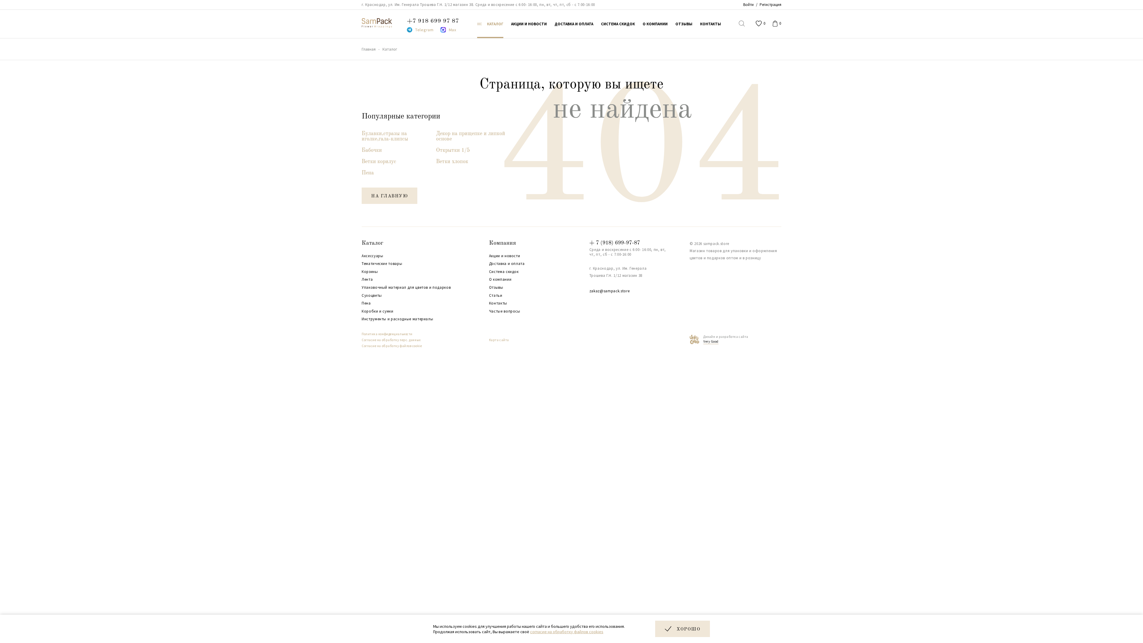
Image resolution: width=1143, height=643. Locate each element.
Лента (367, 279)
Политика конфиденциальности (387, 334)
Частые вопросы (504, 311)
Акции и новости (504, 256)
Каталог (372, 243)
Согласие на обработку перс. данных (391, 340)
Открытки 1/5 (453, 150)
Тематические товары (382, 263)
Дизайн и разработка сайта (725, 339)
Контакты (498, 303)
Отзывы (496, 287)
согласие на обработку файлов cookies (566, 631)
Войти (748, 4)
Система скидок (504, 271)
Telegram (424, 29)
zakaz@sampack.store (609, 291)
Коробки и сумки (378, 311)
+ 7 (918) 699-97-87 (614, 243)
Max (452, 29)
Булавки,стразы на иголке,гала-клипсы (385, 136)
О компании (500, 279)
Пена (368, 173)
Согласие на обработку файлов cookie (392, 346)
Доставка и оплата (507, 263)
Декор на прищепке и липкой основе (470, 136)
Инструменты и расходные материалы (397, 319)
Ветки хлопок (452, 161)
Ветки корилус (379, 161)
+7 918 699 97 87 (433, 21)
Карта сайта (499, 340)
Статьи (495, 295)
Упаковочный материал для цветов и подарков (406, 287)
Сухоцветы (372, 295)
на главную (389, 196)
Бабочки (372, 150)
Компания (502, 243)
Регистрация (770, 4)
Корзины (370, 271)
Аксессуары (372, 256)
